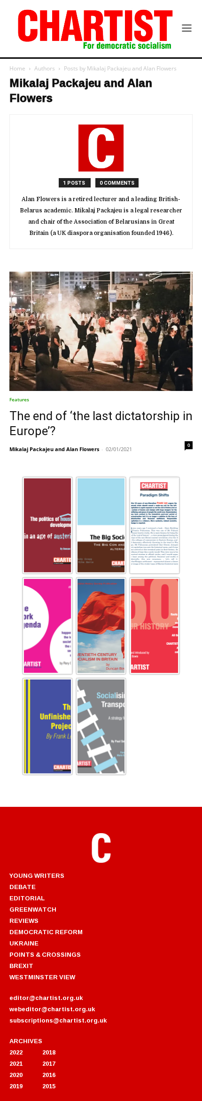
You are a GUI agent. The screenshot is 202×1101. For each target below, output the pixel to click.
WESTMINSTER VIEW (42, 977)
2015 (48, 1086)
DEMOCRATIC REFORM (46, 931)
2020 (16, 1074)
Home (17, 68)
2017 (48, 1063)
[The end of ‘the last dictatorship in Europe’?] (101, 331)
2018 (48, 1052)
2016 (48, 1074)
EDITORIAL (27, 898)
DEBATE (22, 886)
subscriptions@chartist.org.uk (58, 1020)
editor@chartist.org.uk (46, 997)
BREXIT (21, 965)
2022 (16, 1052)
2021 (16, 1063)
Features (19, 399)
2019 (16, 1086)
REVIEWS (24, 920)
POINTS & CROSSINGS (45, 954)
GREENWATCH (32, 909)
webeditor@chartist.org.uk (52, 1009)
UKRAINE (24, 943)
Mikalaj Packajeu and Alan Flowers (54, 449)
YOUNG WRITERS (36, 875)
